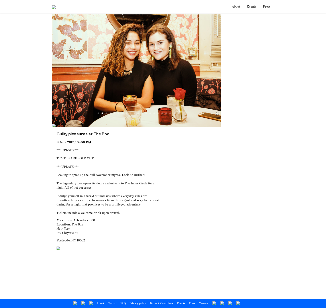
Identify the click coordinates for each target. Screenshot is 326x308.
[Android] (214, 303)
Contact (112, 303)
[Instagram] (90, 303)
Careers (203, 303)
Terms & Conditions (161, 303)
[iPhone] (230, 303)
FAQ (123, 303)
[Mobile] (238, 303)
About (236, 6)
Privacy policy (138, 303)
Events (251, 6)
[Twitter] (82, 303)
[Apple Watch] (222, 303)
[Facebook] (75, 303)
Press (267, 6)
